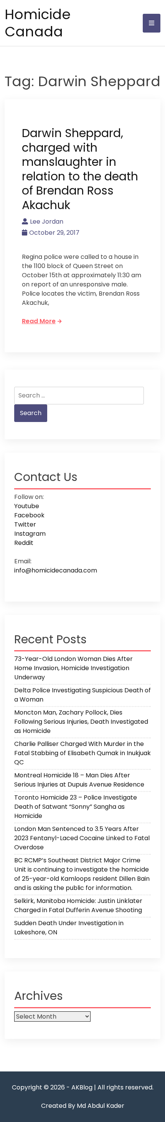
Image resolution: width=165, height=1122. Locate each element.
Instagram (30, 533)
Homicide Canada (38, 23)
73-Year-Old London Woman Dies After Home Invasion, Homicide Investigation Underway (73, 668)
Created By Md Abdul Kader (82, 1105)
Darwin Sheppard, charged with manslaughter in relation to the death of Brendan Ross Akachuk (80, 169)
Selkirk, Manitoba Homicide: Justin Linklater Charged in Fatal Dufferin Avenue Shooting (78, 905)
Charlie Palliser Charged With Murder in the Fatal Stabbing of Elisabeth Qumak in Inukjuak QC (82, 753)
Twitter (25, 524)
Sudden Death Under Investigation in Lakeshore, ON (69, 928)
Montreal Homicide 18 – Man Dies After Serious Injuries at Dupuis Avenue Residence (79, 780)
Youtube (26, 506)
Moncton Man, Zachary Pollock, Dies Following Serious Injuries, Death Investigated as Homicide (81, 721)
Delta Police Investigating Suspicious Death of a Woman (82, 695)
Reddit (23, 542)
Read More (39, 321)
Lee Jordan (46, 221)
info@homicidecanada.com (55, 570)
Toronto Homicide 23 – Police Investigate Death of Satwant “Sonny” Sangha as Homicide (75, 806)
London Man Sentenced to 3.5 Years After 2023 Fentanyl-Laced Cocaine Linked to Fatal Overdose (82, 838)
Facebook (29, 515)
